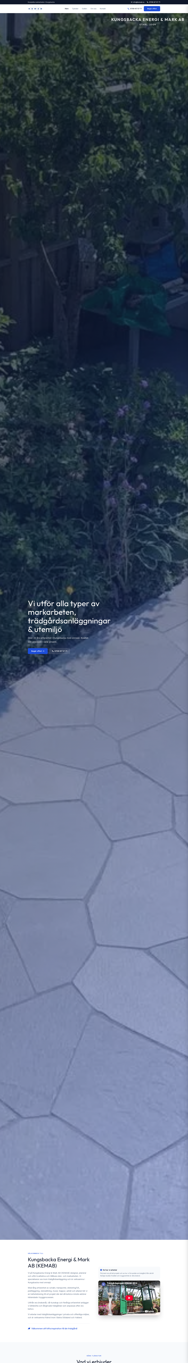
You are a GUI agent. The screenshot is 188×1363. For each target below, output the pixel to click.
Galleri (84, 9)
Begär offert (152, 9)
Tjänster (75, 9)
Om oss (93, 9)
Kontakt (103, 9)
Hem (67, 9)
